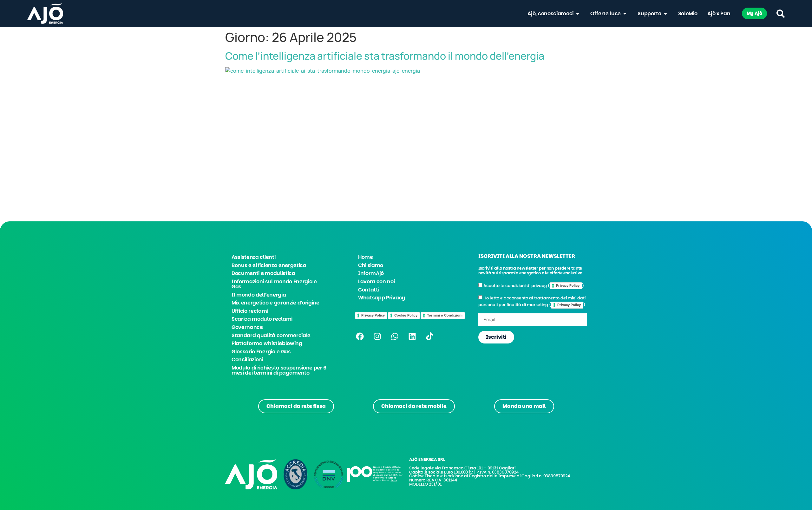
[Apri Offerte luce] (624, 13)
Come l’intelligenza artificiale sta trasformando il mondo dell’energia (384, 56)
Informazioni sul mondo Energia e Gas (274, 284)
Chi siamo (370, 265)
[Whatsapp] (395, 336)
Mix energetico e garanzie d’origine (275, 302)
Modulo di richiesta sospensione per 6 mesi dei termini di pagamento (279, 370)
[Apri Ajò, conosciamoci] (577, 13)
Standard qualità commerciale (271, 335)
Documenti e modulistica (263, 273)
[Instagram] (377, 336)
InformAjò (371, 273)
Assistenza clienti (253, 257)
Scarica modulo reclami (262, 319)
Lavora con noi (376, 281)
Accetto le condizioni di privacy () (533, 285)
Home (365, 257)
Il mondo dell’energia (259, 294)
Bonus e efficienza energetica (269, 265)
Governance (247, 327)
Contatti (368, 289)
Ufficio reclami (250, 311)
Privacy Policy (373, 315)
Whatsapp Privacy (381, 297)
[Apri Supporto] (665, 13)
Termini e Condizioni (444, 315)
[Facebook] (360, 336)
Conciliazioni (247, 359)
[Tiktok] (429, 336)
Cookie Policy (405, 315)
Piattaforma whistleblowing (267, 343)
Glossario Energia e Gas (261, 351)
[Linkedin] (412, 336)
